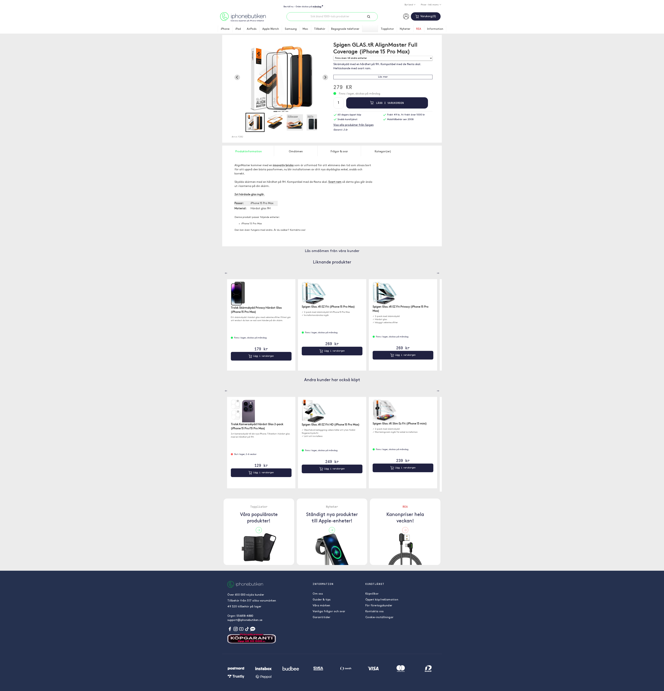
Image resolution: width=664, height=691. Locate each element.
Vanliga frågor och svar (329, 611)
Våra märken (321, 605)
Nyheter (405, 29)
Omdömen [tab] (296, 151)
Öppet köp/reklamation (381, 599)
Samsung (291, 29)
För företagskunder (378, 605)
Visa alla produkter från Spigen (353, 125)
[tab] (275, 111)
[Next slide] (325, 77)
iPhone (225, 29)
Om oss (318, 594)
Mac (305, 29)
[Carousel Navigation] (223, 272)
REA (418, 29)
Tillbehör (319, 29)
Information (435, 29)
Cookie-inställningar (379, 617)
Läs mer (383, 77)
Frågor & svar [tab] (339, 151)
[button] (255, 122)
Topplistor (387, 29)
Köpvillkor (372, 594)
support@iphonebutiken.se (244, 620)
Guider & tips (322, 599)
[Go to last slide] (237, 77)
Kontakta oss (374, 611)
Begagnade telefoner (345, 29)
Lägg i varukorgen (389, 103)
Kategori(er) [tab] (383, 151)
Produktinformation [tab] (248, 151)
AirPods (251, 29)
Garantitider (321, 617)
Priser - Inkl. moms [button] (430, 5)
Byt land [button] (409, 5)
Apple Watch (270, 29)
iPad (238, 29)
